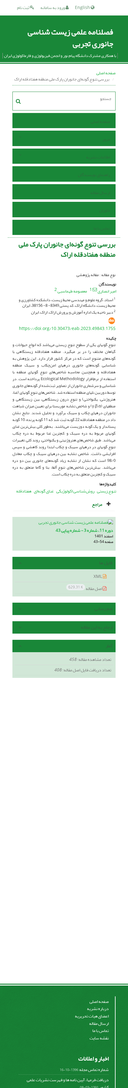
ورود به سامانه (53, 7)
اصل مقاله (85, 588)
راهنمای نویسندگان (94, 175)
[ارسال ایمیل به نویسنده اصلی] (95, 289)
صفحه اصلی (106, 73)
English (83, 7)
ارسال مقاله (100, 193)
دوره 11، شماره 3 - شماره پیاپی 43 (84, 530)
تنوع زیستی (106, 491)
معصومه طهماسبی (72, 291)
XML (98, 576)
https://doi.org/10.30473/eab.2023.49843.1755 (67, 328)
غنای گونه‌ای (44, 491)
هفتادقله (23, 491)
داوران (104, 210)
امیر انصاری (107, 291)
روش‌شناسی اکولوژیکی (75, 491)
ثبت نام (23, 7)
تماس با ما (102, 228)
